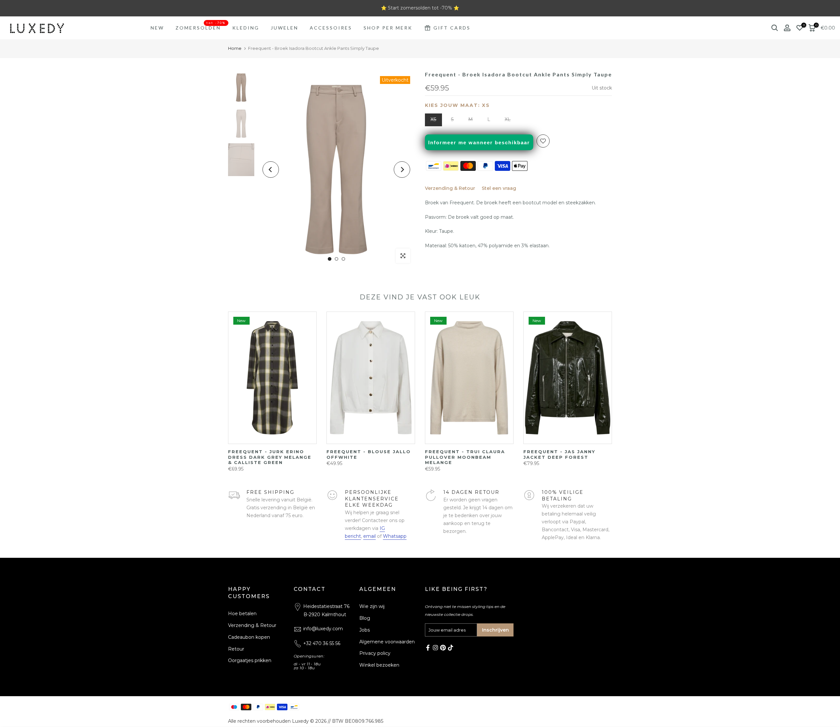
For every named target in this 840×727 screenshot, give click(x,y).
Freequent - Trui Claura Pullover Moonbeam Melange (408, 457)
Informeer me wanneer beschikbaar (479, 142)
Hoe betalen (242, 613)
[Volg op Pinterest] (443, 648)
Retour (236, 649)
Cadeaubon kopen (249, 637)
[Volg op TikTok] (450, 648)
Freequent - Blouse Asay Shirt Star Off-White (605, 454)
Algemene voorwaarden (387, 642)
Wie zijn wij (372, 606)
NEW (157, 27)
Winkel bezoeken (379, 665)
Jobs (364, 630)
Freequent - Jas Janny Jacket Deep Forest (502, 454)
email (369, 536)
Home (235, 48)
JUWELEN (284, 27)
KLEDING (245, 27)
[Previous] (270, 169)
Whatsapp (395, 536)
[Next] (402, 169)
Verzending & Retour (450, 188)
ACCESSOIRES (331, 27)
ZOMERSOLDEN (201, 27)
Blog (364, 618)
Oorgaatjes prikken (249, 661)
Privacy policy (374, 653)
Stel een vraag (499, 188)
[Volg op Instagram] (435, 648)
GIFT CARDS (452, 27)
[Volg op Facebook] (428, 648)
